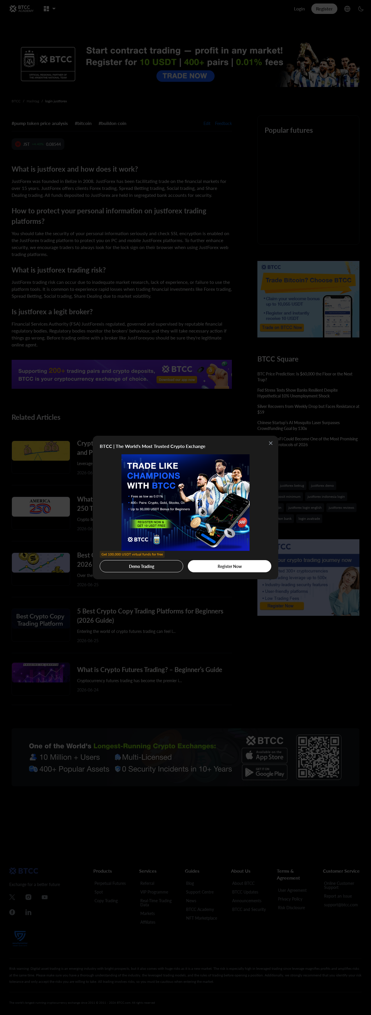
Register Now (230, 566)
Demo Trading (132, 564)
